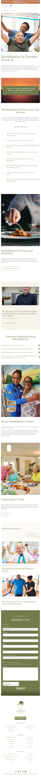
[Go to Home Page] (7, 6)
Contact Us (30, 753)
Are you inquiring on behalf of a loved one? (12, 662)
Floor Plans (11, 745)
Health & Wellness (30, 737)
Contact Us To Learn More (10, 268)
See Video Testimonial (10, 323)
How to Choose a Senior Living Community (11, 755)
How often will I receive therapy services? (13, 345)
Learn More (20, 688)
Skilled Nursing (30, 743)
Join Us (11, 761)
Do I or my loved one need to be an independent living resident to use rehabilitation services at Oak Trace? (19, 356)
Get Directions (20, 717)
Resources (30, 759)
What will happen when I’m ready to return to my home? (17, 352)
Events (11, 763)
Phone (5, 649)
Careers (30, 761)
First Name (6, 632)
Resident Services (11, 730)
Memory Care (29, 745)
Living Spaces (11, 743)
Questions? (5, 666)
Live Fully (6, 514)
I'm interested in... (7, 626)
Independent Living (11, 725)
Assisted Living (30, 741)
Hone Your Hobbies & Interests (11, 727)
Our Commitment (30, 729)
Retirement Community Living (11, 737)
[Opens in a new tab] (20, 771)
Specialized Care (30, 739)
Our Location (29, 755)
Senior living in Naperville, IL (30, 757)
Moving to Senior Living (11, 759)
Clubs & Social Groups (11, 741)
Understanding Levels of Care (11, 757)
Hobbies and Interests (11, 739)
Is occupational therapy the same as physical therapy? (16, 349)
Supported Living (7, 10)
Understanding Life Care (29, 727)
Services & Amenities (11, 747)
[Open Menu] (37, 6)
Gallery (30, 725)
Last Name (5, 638)
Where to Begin (11, 753)
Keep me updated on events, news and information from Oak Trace (17, 664)
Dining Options (11, 729)
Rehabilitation (29, 747)
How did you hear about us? (9, 655)
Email (4, 643)
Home (2, 10)
